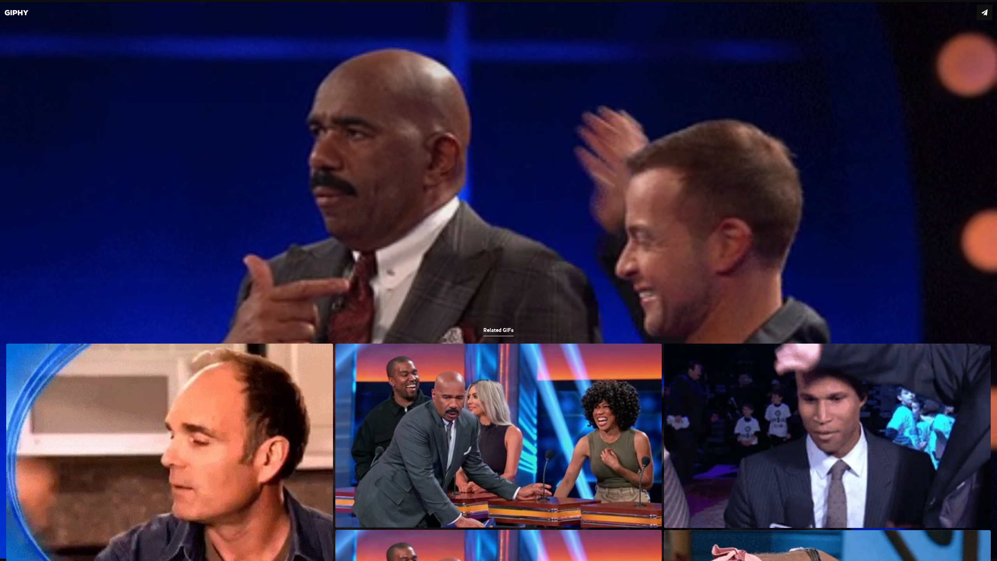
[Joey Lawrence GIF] (498, 280)
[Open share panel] (984, 12)
